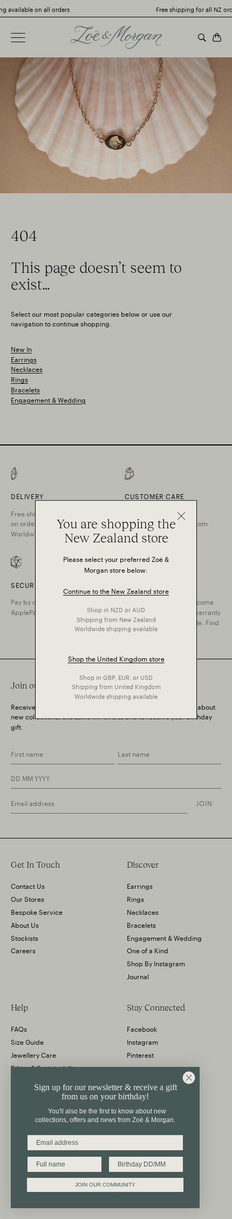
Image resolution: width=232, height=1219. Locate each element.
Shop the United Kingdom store (116, 658)
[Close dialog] (188, 1077)
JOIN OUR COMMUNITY (105, 1185)
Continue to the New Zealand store (116, 591)
